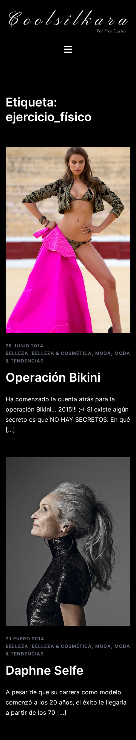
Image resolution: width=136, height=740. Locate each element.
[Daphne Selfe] (68, 541)
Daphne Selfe (44, 670)
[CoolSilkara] (68, 21)
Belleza (17, 353)
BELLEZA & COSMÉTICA (62, 353)
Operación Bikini (53, 377)
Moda (103, 353)
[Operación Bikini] (68, 239)
